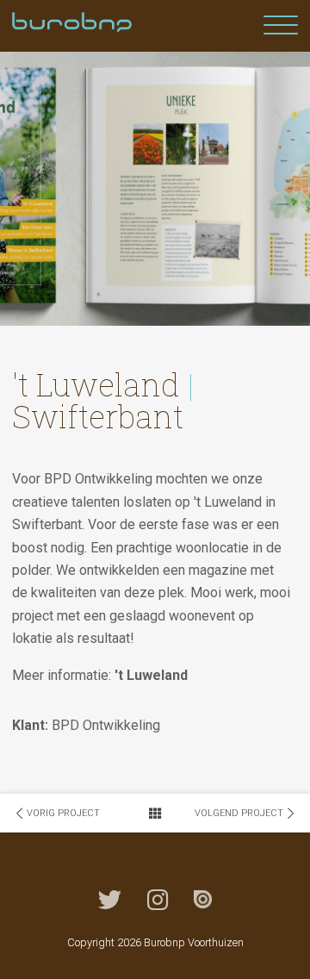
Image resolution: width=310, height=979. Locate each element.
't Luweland (151, 675)
